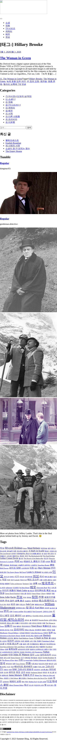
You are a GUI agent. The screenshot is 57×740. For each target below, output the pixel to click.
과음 (43, 623)
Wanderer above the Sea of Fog (37, 678)
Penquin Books (43, 620)
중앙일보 (6, 565)
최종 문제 (3, 572)
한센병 (23, 635)
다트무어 (37, 669)
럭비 (23, 681)
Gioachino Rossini (43, 565)
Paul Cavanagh (37, 611)
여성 (36, 576)
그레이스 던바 (47, 611)
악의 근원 (41, 666)
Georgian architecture (7, 646)
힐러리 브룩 (9, 84)
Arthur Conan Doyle (9, 558)
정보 (8, 37)
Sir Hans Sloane (24, 587)
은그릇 (52, 672)
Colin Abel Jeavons (37, 633)
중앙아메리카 (26, 626)
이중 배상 (34, 663)
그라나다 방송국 (25, 669)
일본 (50, 632)
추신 (49, 587)
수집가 (40, 657)
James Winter (36, 593)
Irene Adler (5, 597)
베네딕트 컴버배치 (23, 666)
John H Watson (21, 654)
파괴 (13, 604)
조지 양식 (50, 685)
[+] (14, 99)
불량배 (7, 583)
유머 (26, 556)
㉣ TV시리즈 (12, 105)
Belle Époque (4, 568)
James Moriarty (15, 675)
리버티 (11, 576)
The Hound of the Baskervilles (33, 558)
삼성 (45, 553)
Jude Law (30, 604)
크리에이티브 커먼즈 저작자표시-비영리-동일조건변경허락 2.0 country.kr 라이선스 (29, 732)
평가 (35, 568)
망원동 (27, 641)
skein (16, 660)
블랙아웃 (5, 675)
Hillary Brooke (35, 79)
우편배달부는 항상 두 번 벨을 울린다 (28, 553)
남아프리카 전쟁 (23, 649)
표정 (49, 548)
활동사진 (43, 644)
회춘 (14, 551)
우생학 (50, 678)
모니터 (31, 685)
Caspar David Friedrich (12, 593)
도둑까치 (6, 681)
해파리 (22, 556)
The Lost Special (5, 553)
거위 (20, 660)
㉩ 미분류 (10, 122)
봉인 (21, 561)
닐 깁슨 (52, 608)
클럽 (52, 565)
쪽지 (26, 681)
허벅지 (45, 672)
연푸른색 (38, 630)
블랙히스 (29, 616)
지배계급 (27, 657)
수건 (8, 666)
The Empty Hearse (14, 151)
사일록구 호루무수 (24, 565)
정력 (13, 663)
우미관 (22, 576)
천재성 (29, 597)
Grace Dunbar (20, 663)
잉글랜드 (28, 601)
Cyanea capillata (18, 611)
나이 (31, 641)
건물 (20, 644)
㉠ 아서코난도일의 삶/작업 (19, 96)
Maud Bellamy (33, 548)
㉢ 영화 (9, 102)
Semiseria (26, 583)
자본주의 (16, 652)
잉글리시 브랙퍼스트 (37, 649)
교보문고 (34, 565)
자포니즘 (23, 593)
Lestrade (17, 580)
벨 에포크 (31, 590)
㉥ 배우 (9, 111)
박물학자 (42, 646)
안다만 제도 (30, 635)
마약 (10, 655)
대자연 (10, 641)
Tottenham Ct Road (48, 641)
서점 (30, 623)
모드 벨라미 (16, 615)
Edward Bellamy (13, 633)
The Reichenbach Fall (35, 556)
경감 (30, 583)
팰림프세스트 (12, 140)
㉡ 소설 (9, 99)
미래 (10, 669)
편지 (6, 611)
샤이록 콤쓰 (45, 669)
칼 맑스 (30, 607)
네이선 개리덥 (37, 623)
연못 (1, 672)
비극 (12, 580)
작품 (53, 593)
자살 (14, 626)
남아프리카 (45, 655)
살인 (54, 580)
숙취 (22, 641)
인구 (22, 657)
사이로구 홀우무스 (13, 556)
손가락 (6, 672)
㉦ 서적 (9, 113)
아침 (31, 568)
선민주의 (10, 638)
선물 (40, 580)
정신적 (46, 558)
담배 (14, 669)
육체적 (6, 678)
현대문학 (35, 620)
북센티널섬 (13, 565)
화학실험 (13, 649)
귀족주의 (17, 641)
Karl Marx (39, 608)
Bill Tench (23, 572)
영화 (8, 25)
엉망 (1, 657)
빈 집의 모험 (33, 81)
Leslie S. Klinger (34, 572)
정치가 (29, 593)
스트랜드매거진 (7, 652)
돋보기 (47, 551)
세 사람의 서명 (13, 145)
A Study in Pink (41, 638)
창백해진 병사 (20, 608)
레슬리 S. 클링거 (32, 561)
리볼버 (35, 666)
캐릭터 (9, 31)
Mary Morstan (44, 568)
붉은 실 (53, 590)
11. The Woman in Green (11, 79)
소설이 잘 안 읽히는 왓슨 (18, 148)
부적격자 (9, 663)
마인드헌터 (24, 623)
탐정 (35, 597)
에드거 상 (23, 580)
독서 (26, 685)
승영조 (35, 601)
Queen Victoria (15, 657)
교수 (23, 672)
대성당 (22, 652)
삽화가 (8, 625)
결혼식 (46, 649)
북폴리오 (46, 626)
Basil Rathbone (24, 638)
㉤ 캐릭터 (10, 108)
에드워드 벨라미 (22, 551)
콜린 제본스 (23, 678)
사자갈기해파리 (24, 633)
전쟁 (41, 597)
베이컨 (51, 663)
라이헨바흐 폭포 (43, 590)
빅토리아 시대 (39, 685)
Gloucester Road (42, 587)
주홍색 (39, 641)
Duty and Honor (19, 646)
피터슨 (27, 620)
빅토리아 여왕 (43, 663)
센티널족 (10, 551)
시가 (17, 576)
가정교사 (22, 604)
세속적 (47, 608)
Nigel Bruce (36, 626)
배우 (8, 34)
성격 (23, 616)
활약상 (16, 638)
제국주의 (48, 583)
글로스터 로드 (51, 660)
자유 (8, 580)
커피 (17, 561)
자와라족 (3, 623)
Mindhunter (4, 633)
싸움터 (44, 630)
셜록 (35, 583)
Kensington (38, 652)
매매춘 (48, 593)
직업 (4, 579)
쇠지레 (13, 553)
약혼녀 (54, 626)
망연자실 (44, 548)
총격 (8, 604)
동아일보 (34, 657)
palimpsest (9, 587)
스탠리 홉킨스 (48, 580)
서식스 (54, 655)
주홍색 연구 (28, 675)
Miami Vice (38, 675)
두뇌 (2, 548)
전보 (19, 597)
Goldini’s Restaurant (39, 660)
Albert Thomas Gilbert (16, 685)
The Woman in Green (15, 58)
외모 (18, 672)
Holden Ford (33, 681)
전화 (28, 663)
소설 (8, 23)
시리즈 (4, 641)
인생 (42, 561)
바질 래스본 (13, 644)
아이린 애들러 (9, 590)
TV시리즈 (10, 28)
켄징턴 (28, 672)
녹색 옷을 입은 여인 (16, 81)
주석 (24, 597)
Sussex (31, 638)
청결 (2, 593)
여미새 (52, 669)
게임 (34, 641)
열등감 (18, 626)
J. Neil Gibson (13, 678)
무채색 (45, 633)
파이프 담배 (15, 568)
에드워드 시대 (30, 652)
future (25, 548)
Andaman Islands (36, 672)
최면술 (43, 81)
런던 (53, 568)
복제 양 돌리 (48, 576)
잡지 (32, 655)
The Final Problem (49, 556)
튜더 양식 (50, 553)
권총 (6, 649)
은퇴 (10, 611)
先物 (17, 604)
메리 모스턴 (33, 579)
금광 (24, 644)
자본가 (6, 669)
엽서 (50, 649)
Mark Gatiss (21, 590)
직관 (12, 666)
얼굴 (53, 630)
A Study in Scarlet (36, 551)
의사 (41, 576)
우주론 (47, 561)
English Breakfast (13, 143)
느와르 (37, 655)
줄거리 (21, 558)
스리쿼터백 (25, 568)
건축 (27, 644)
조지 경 (6, 576)
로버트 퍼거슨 (5, 630)
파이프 (12, 672)
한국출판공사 (34, 644)
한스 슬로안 (28, 611)
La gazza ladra (28, 660)
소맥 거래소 (53, 620)
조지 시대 (7, 657)
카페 (39, 583)
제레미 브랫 (15, 681)
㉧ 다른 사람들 (13, 116)
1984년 (49, 630)
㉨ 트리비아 (11, 119)
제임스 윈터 (11, 623)
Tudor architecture (16, 583)
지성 (11, 630)
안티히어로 (28, 576)
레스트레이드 (47, 600)
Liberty (43, 593)
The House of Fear (8, 660)
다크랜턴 (16, 587)
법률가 (17, 623)
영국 (2, 663)
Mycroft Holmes (13, 547)
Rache (13, 597)
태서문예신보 (50, 644)
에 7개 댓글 (20, 84)
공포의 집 (53, 551)
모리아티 (19, 629)
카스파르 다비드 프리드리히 (41, 616)
